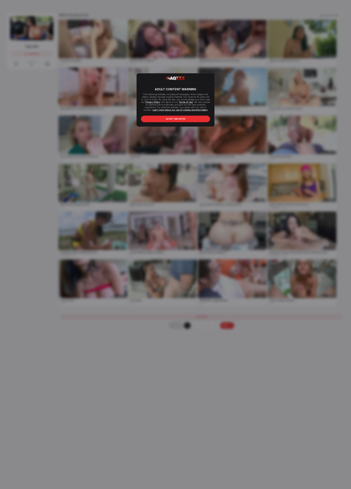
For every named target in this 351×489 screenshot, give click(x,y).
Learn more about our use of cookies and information (180, 110)
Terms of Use (186, 102)
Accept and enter (175, 119)
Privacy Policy (152, 102)
